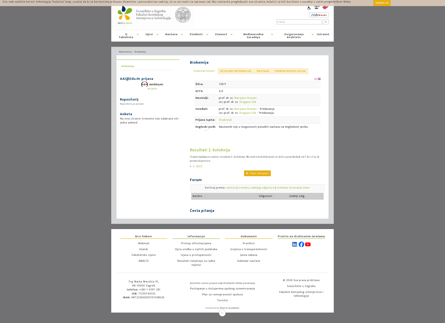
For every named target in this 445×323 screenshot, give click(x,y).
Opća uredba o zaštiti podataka (196, 249)
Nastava (171, 34)
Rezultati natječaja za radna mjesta (196, 263)
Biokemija (140, 52)
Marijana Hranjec (245, 98)
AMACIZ (144, 261)
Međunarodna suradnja (253, 36)
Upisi (149, 34)
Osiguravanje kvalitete (294, 36)
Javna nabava (248, 255)
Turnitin (222, 300)
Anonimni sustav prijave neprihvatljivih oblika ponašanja (222, 283)
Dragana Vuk (247, 102)
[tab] (204, 71)
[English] (325, 7)
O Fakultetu (126, 36)
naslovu (231, 187)
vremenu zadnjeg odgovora (256, 187)
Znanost (221, 34)
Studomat (225, 120)
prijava (152, 88)
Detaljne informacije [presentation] (235, 71)
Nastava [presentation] (263, 71)
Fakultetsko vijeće (144, 255)
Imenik (143, 249)
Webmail (143, 243)
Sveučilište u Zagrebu (301, 286)
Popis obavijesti (259, 173)
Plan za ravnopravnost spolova (222, 294)
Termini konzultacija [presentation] (290, 71)
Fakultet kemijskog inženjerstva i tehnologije (301, 294)
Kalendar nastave (248, 261)
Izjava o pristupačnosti (196, 255)
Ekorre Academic (230, 308)
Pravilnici (249, 243)
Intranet (323, 34)
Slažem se (382, 3)
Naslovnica (125, 52)
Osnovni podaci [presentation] (204, 71)
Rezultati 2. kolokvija (210, 150)
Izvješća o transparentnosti (248, 249)
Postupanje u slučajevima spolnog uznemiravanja (222, 288)
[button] (137, 36)
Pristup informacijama (196, 243)
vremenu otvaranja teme (293, 187)
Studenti (196, 34)
